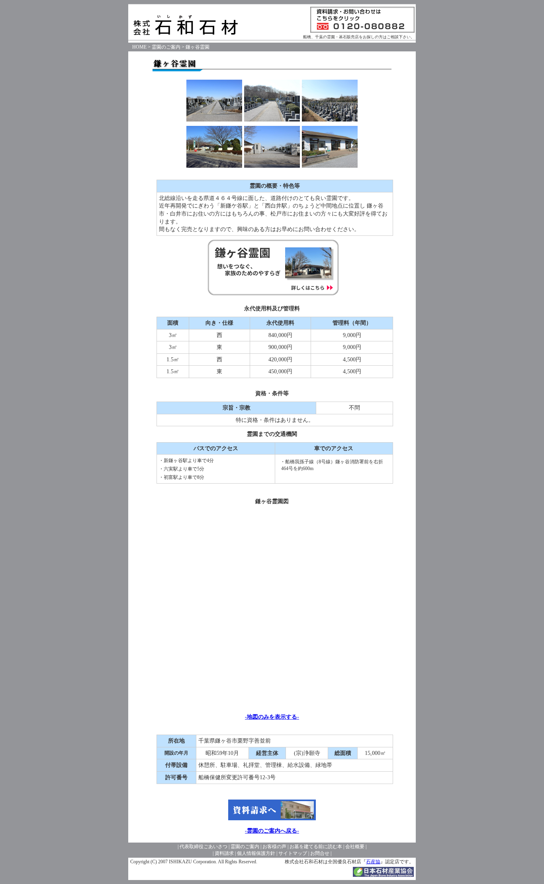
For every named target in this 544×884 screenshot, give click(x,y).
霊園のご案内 (166, 47)
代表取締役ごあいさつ (203, 846)
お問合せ (319, 853)
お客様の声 (274, 846)
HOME (139, 47)
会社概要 (354, 846)
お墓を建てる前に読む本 (316, 846)
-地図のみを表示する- (272, 717)
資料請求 (224, 853)
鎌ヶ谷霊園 (197, 47)
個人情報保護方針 (256, 853)
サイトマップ (292, 853)
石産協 (373, 861)
